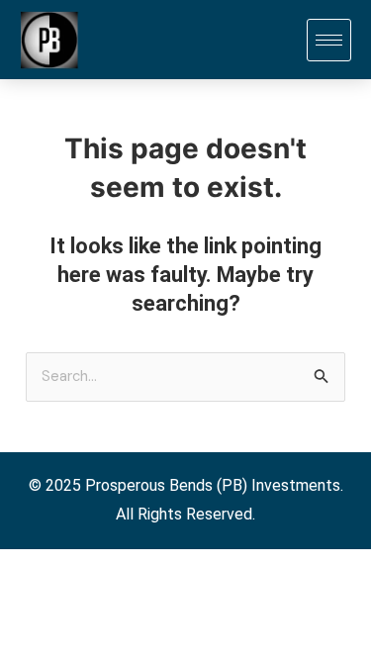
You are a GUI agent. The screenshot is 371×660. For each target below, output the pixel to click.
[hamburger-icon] (329, 40)
